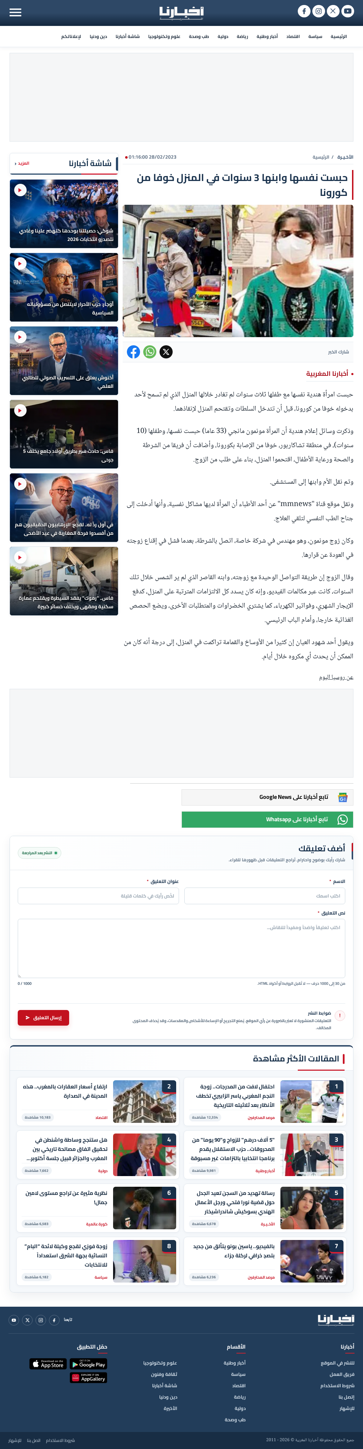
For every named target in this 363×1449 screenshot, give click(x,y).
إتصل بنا (346, 1397)
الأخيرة (170, 1408)
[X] (27, 1320)
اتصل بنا (33, 1440)
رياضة (242, 36)
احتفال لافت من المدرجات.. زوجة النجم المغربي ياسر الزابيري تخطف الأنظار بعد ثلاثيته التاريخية (235, 1095)
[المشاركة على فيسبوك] (133, 351)
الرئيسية (339, 36)
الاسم (337, 881)
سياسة (315, 36)
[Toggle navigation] (15, 12)
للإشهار (347, 1408)
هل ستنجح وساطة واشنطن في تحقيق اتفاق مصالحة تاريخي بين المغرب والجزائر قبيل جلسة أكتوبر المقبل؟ (69, 1149)
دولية (223, 36)
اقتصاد (293, 36)
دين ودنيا (98, 36)
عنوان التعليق (163, 881)
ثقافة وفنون (164, 1374)
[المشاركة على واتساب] (149, 351)
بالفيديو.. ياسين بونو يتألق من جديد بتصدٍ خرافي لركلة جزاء (234, 1251)
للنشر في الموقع (337, 1363)
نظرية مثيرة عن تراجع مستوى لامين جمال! (66, 1198)
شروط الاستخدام (337, 1385)
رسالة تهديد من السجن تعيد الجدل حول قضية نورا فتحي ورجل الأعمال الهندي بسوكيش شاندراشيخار (235, 1202)
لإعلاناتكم (71, 36)
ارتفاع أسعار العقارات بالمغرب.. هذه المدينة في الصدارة (65, 1091)
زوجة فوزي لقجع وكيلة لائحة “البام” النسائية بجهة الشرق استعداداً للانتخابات (65, 1255)
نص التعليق (331, 913)
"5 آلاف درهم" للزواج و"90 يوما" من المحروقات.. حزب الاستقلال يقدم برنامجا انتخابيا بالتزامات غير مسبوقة (233, 1149)
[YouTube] (14, 1320)
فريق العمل (342, 1374)
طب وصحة (199, 36)
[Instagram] (40, 1320)
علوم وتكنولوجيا (164, 36)
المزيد (22, 163)
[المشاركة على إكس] (166, 351)
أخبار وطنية (267, 36)
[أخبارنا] (336, 1320)
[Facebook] (54, 1320)
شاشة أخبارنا (128, 36)
